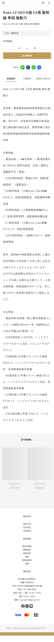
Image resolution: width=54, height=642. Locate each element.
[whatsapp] (34, 67)
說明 (27, 556)
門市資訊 (27, 527)
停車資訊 (27, 531)
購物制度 (27, 549)
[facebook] (28, 67)
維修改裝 (27, 553)
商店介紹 (27, 524)
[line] (22, 67)
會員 (27, 563)
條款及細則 (27, 546)
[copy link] (39, 67)
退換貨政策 (27, 560)
